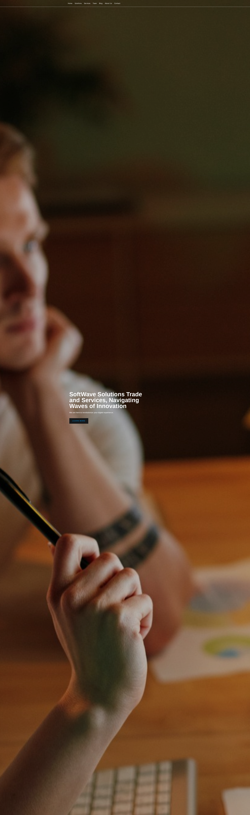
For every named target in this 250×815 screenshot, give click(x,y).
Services (87, 3)
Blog (101, 3)
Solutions (78, 3)
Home (70, 3)
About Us (108, 3)
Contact (117, 3)
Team (95, 3)
